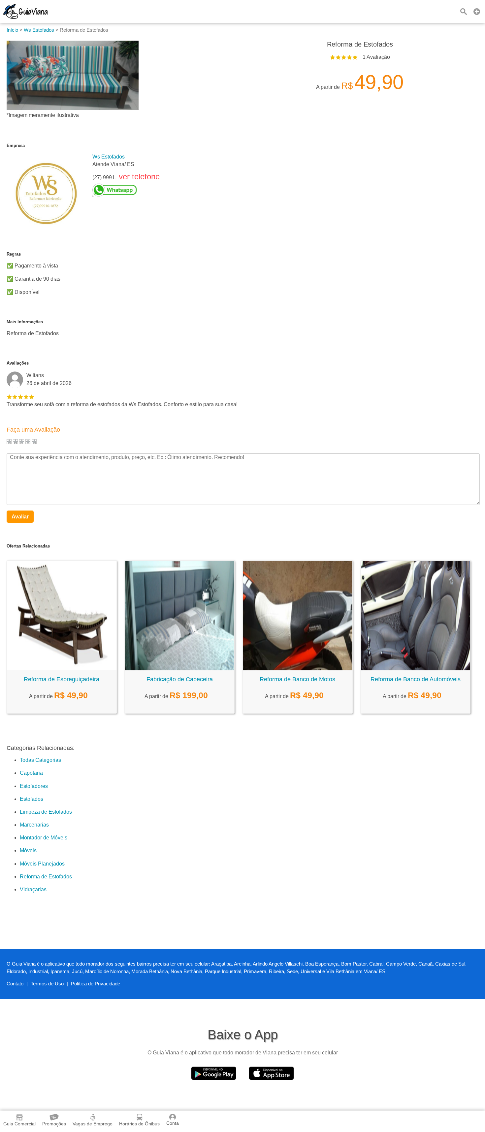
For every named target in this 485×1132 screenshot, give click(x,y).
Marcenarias (34, 825)
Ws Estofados (108, 156)
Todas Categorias (40, 760)
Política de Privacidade (95, 983)
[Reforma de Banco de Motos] (297, 668)
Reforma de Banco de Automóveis (416, 679)
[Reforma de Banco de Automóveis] (415, 668)
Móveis (28, 850)
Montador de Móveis (43, 837)
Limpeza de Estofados (46, 812)
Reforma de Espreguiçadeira (61, 679)
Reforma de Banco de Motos (297, 679)
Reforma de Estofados (46, 876)
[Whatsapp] (126, 190)
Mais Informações (25, 321)
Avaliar (20, 516)
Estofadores (34, 786)
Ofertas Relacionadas (28, 546)
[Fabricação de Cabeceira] (180, 668)
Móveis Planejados (42, 864)
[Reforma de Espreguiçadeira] (61, 668)
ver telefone (139, 176)
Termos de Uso (47, 983)
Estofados (31, 799)
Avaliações (18, 363)
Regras (14, 254)
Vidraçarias (33, 889)
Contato (15, 983)
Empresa (16, 145)
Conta (172, 1123)
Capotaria (31, 773)
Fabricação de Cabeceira (179, 679)
